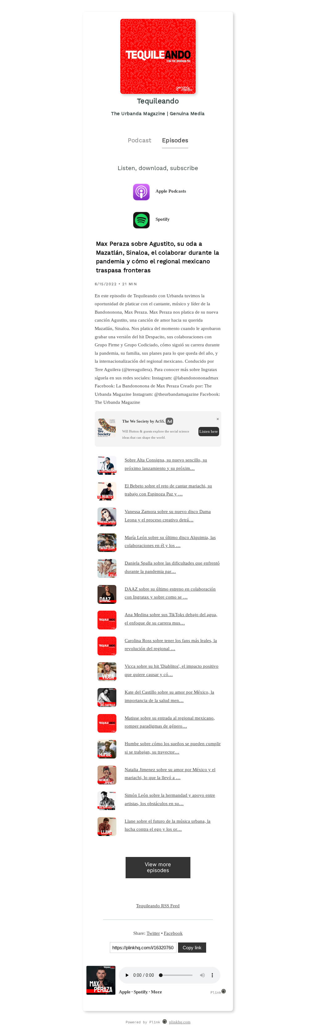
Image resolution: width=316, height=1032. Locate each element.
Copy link (192, 947)
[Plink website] (164, 1022)
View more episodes (158, 867)
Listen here (208, 431)
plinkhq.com (179, 1022)
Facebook (173, 933)
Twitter (153, 933)
